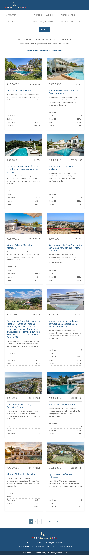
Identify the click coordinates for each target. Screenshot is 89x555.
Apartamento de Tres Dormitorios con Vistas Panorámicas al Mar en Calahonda (65, 248)
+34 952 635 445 (34, 542)
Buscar (44, 29)
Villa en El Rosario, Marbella (21, 474)
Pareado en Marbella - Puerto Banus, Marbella (63, 92)
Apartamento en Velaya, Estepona (61, 476)
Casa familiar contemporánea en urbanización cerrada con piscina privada (22, 169)
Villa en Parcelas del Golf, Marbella (61, 168)
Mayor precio (57, 50)
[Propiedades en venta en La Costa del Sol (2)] (54, 521)
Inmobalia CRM (61, 553)
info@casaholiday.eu (56, 542)
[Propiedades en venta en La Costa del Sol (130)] (58, 521)
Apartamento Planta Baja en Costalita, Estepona (21, 406)
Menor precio (45, 50)
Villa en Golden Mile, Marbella (63, 404)
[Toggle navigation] (80, 5)
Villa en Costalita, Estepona (20, 90)
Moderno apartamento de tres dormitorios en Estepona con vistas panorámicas (63, 324)
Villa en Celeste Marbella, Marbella (19, 246)
